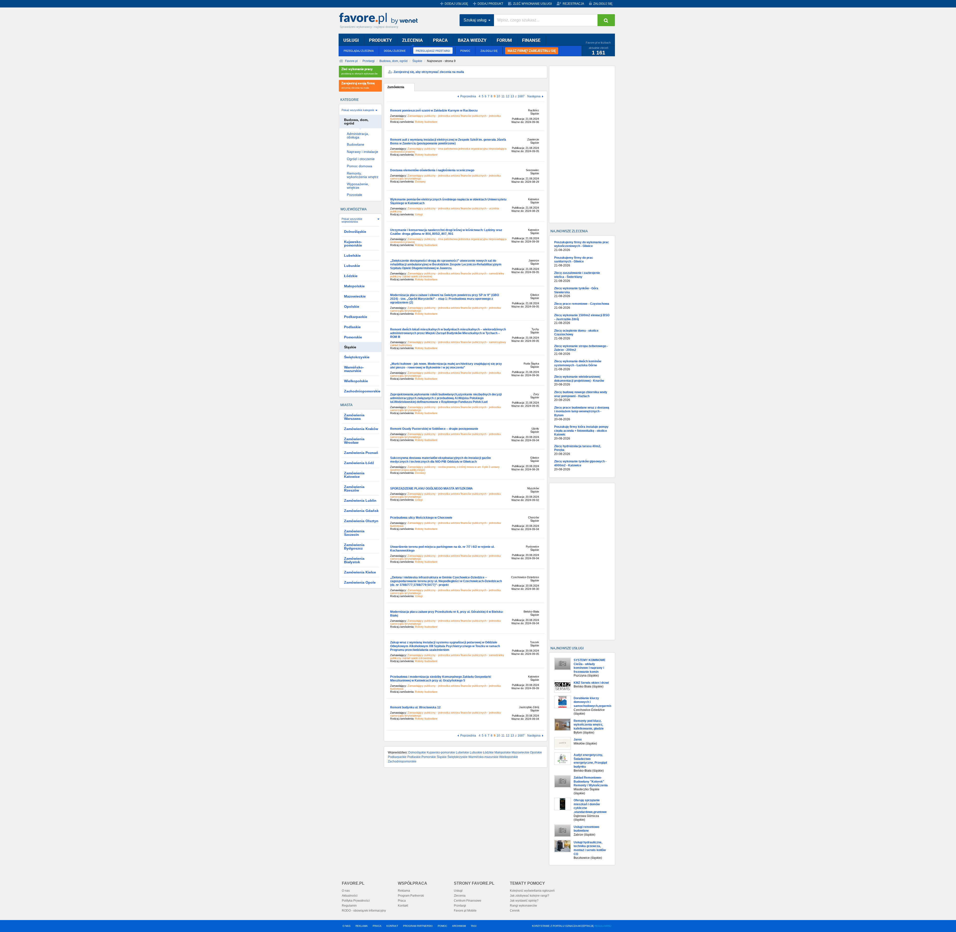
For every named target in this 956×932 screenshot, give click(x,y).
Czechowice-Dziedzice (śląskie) (592, 705)
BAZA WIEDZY (472, 40)
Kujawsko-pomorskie (441, 752)
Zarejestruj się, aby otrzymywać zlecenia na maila (429, 72)
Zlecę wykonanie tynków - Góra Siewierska (576, 292)
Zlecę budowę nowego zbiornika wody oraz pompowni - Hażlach (580, 396)
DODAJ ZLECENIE (395, 51)
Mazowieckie (520, 752)
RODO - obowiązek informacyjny (364, 910)
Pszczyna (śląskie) (589, 667)
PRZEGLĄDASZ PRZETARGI (433, 51)
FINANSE (531, 40)
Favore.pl (380, 18)
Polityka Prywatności (356, 900)
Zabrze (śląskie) (586, 830)
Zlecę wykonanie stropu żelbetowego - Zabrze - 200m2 (581, 350)
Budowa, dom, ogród (393, 61)
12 (507, 96)
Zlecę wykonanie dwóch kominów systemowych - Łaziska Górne (577, 365)
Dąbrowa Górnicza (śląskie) (590, 810)
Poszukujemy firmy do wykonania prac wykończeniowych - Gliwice (581, 246)
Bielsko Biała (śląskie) (591, 684)
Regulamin (349, 905)
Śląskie (417, 61)
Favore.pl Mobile (465, 910)
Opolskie (536, 752)
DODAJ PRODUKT (490, 3)
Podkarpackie (397, 757)
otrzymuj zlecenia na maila (358, 85)
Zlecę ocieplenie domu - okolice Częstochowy (576, 334)
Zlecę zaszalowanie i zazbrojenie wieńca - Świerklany (577, 276)
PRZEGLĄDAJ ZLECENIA (359, 51)
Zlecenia (460, 895)
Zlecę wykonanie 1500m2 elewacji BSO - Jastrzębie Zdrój (581, 319)
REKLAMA (362, 926)
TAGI (474, 926)
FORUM (504, 40)
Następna (533, 96)
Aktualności (350, 895)
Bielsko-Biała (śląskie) (590, 762)
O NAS (347, 926)
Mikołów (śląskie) (585, 741)
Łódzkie (488, 752)
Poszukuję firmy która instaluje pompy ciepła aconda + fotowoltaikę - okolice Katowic (581, 432)
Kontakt (403, 905)
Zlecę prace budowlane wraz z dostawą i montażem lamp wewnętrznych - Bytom (581, 413)
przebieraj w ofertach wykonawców (359, 71)
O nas (346, 890)
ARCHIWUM (459, 926)
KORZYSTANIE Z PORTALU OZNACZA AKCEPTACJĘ (571, 926)
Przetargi (368, 61)
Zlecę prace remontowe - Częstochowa (581, 306)
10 (498, 96)
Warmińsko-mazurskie (483, 757)
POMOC (465, 51)
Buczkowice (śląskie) (590, 850)
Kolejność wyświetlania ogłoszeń (532, 890)
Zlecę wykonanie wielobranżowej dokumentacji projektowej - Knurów (579, 380)
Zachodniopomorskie (402, 761)
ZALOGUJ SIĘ (602, 3)
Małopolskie (502, 752)
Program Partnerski (411, 895)
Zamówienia (395, 87)
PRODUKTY (380, 40)
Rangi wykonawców (523, 905)
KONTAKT (392, 926)
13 (512, 96)
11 (503, 96)
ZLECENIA (412, 40)
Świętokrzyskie (457, 757)
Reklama (404, 890)
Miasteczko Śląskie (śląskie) (591, 785)
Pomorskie (428, 757)
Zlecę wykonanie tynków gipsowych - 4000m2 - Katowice (580, 465)
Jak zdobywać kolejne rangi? (529, 895)
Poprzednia (468, 96)
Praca (402, 900)
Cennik (515, 910)
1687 (521, 96)
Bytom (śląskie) (589, 726)
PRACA (440, 40)
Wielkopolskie (508, 757)
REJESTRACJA (573, 3)
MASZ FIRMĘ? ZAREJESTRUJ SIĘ (532, 51)
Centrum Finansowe (467, 900)
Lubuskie (476, 752)
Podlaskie (414, 757)
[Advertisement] (582, 144)
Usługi (458, 890)
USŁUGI (351, 40)
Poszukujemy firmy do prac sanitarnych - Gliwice (573, 261)
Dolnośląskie (417, 752)
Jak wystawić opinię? (524, 900)
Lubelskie (462, 752)
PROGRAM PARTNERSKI (418, 926)
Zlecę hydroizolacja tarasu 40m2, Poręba (577, 450)
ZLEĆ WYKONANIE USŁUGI (532, 3)
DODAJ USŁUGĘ (456, 3)
